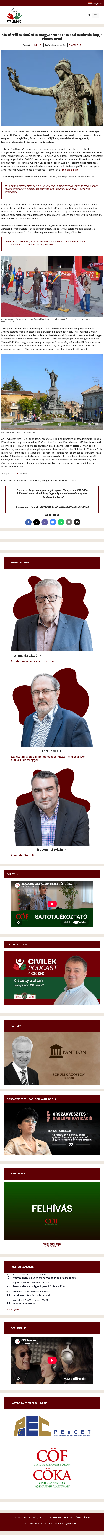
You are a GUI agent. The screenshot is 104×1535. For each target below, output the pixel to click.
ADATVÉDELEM (54, 1517)
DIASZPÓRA (75, 45)
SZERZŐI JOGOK (36, 1517)
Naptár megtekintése (13, 1309)
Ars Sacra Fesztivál (24, 1303)
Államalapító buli (22, 855)
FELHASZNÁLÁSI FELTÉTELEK (77, 1517)
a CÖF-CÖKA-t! (52, 1246)
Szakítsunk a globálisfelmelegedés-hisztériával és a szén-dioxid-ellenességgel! (48, 758)
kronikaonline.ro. (70, 169)
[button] (89, 15)
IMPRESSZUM (20, 1517)
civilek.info (36, 45)
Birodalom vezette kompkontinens (34, 661)
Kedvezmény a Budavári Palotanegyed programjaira (44, 1277)
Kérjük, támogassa (52, 1243)
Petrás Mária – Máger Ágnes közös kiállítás (39, 1286)
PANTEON (16, 1025)
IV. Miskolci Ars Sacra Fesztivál (31, 1295)
